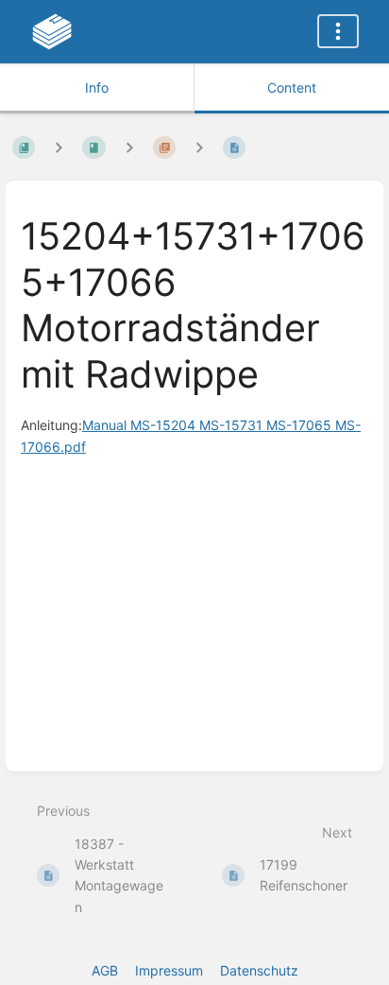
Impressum (169, 970)
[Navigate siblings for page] (199, 147)
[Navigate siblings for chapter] (129, 147)
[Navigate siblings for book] (59, 147)
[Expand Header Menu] (338, 31)
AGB (105, 970)
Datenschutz (259, 970)
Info (97, 87)
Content (291, 87)
